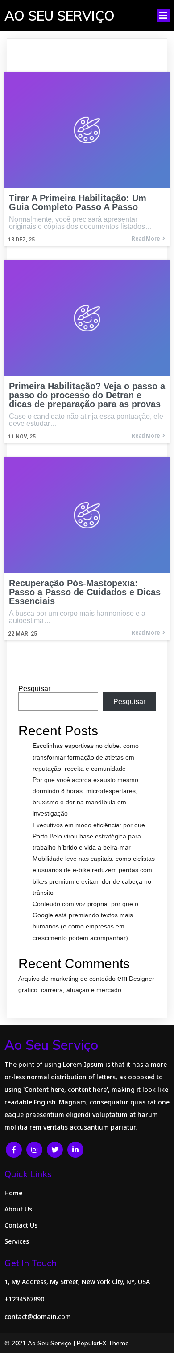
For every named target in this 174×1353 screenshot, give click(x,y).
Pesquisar (34, 688)
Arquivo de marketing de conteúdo (67, 978)
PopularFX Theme (103, 1343)
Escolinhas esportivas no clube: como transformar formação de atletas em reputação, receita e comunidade (86, 757)
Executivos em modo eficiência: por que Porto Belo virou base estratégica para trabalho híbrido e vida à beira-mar (89, 836)
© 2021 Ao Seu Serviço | (40, 1343)
